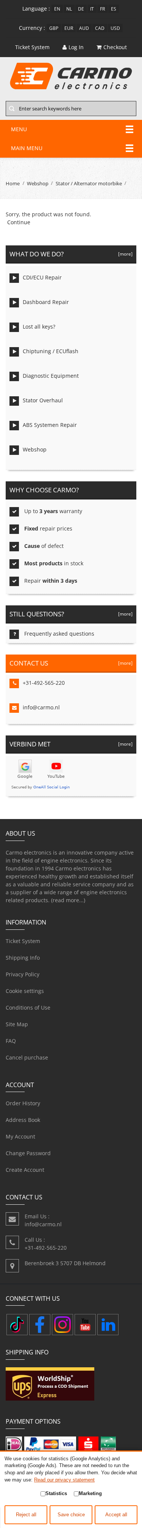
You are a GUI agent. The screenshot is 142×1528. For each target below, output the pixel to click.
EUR (68, 28)
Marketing (90, 1493)
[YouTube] (85, 1324)
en (57, 9)
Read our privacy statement (64, 1480)
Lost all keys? (39, 326)
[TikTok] (17, 1324)
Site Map (17, 1024)
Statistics (56, 1493)
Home (13, 183)
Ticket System (23, 941)
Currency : (32, 27)
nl (69, 9)
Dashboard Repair (46, 302)
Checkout (115, 47)
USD (115, 28)
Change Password (28, 1153)
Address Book (23, 1119)
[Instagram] (62, 1324)
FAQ (11, 1040)
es (113, 9)
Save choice (71, 1514)
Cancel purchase (27, 1057)
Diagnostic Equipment (51, 375)
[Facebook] (39, 1324)
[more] (124, 254)
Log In (76, 47)
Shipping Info (23, 957)
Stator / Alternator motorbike (89, 183)
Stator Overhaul (43, 400)
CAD (100, 28)
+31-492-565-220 (44, 682)
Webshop (37, 183)
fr (102, 9)
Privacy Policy (22, 974)
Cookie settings (25, 990)
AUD (84, 28)
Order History (23, 1103)
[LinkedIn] (108, 1324)
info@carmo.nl (41, 707)
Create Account (25, 1169)
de (81, 9)
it (92, 9)
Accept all (116, 1514)
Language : (36, 8)
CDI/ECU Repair (42, 277)
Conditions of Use (28, 1007)
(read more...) (68, 900)
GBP (53, 28)
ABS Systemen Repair (50, 424)
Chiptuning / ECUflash (50, 351)
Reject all (26, 1514)
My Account (20, 1136)
